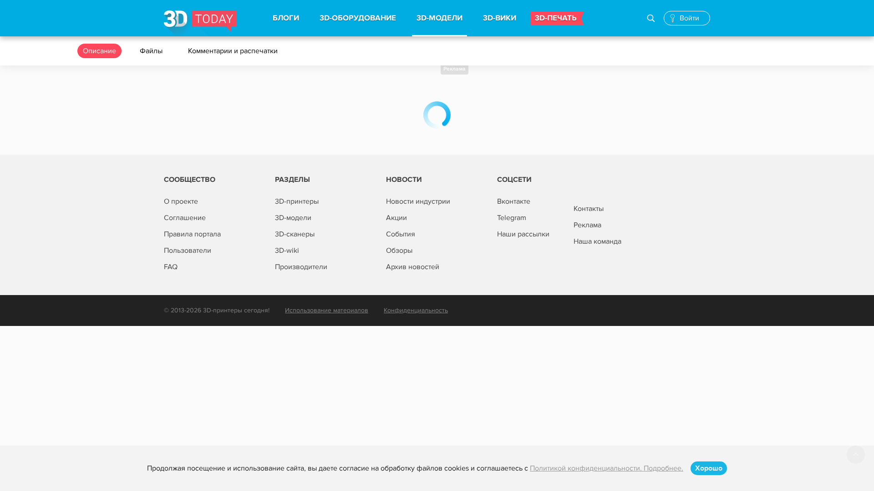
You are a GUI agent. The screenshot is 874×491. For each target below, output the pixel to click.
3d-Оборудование (358, 18)
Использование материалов (326, 310)
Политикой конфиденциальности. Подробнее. (606, 468)
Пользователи (187, 250)
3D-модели (293, 217)
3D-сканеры (295, 234)
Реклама (454, 68)
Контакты (589, 208)
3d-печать (556, 18)
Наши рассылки (523, 234)
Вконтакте (513, 201)
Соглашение (185, 217)
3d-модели (439, 18)
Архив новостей (412, 266)
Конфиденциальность (416, 310)
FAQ (171, 266)
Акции (396, 217)
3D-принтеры (297, 201)
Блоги (286, 18)
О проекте (181, 201)
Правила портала (192, 234)
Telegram (511, 217)
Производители (301, 266)
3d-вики (499, 18)
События (400, 234)
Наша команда (597, 241)
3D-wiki (287, 250)
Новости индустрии (418, 201)
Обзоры (399, 250)
